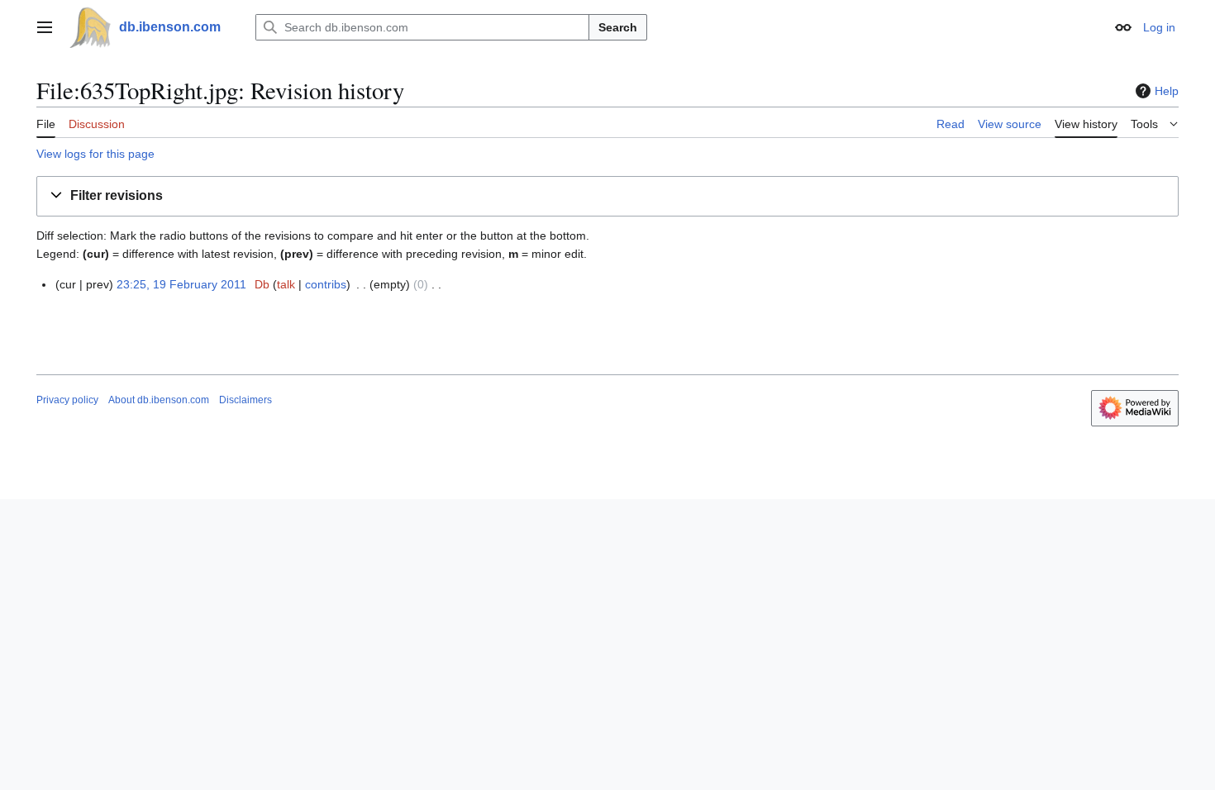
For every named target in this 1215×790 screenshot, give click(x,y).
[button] (44, 27)
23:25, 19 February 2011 (181, 284)
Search (617, 27)
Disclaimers (245, 400)
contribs (325, 284)
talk (286, 284)
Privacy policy (67, 400)
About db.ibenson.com (158, 400)
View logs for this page (95, 153)
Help (1167, 91)
